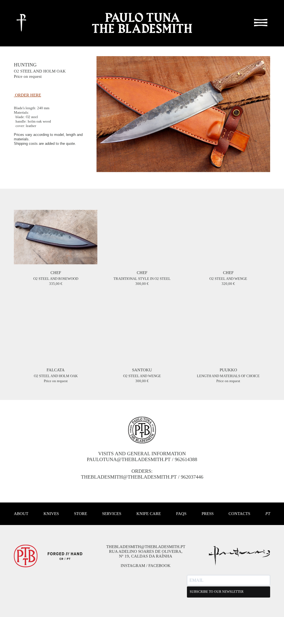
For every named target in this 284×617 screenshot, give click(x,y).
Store (80, 513)
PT (267, 513)
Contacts (239, 513)
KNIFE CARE (148, 513)
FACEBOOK (159, 565)
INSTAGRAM (133, 565)
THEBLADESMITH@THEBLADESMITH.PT (129, 477)
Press (208, 513)
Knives (51, 513)
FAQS (181, 513)
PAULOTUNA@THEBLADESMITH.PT (129, 459)
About (21, 513)
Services (111, 513)
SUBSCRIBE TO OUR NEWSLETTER (217, 592)
